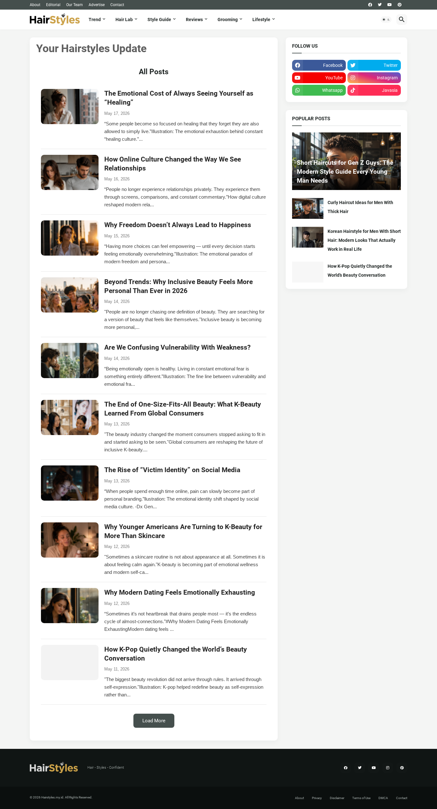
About (35, 5)
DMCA (383, 798)
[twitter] (380, 5)
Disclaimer (337, 798)
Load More (153, 721)
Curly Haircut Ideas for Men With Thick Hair (360, 207)
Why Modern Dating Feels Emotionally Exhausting (179, 592)
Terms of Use (361, 798)
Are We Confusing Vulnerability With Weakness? (177, 347)
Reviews (194, 19)
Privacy (317, 798)
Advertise (97, 5)
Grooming (228, 19)
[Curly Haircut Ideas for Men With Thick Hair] (307, 208)
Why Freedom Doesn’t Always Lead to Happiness (177, 225)
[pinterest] (399, 5)
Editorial (53, 5)
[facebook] (370, 5)
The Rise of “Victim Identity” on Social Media (172, 470)
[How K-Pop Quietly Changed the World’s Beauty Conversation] (307, 272)
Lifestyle (261, 19)
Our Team (74, 5)
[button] (386, 19)
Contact (117, 5)
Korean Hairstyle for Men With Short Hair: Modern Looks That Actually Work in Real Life (364, 240)
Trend (95, 19)
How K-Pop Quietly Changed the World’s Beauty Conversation (360, 271)
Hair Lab (124, 19)
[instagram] (387, 767)
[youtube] (389, 5)
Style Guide (159, 19)
